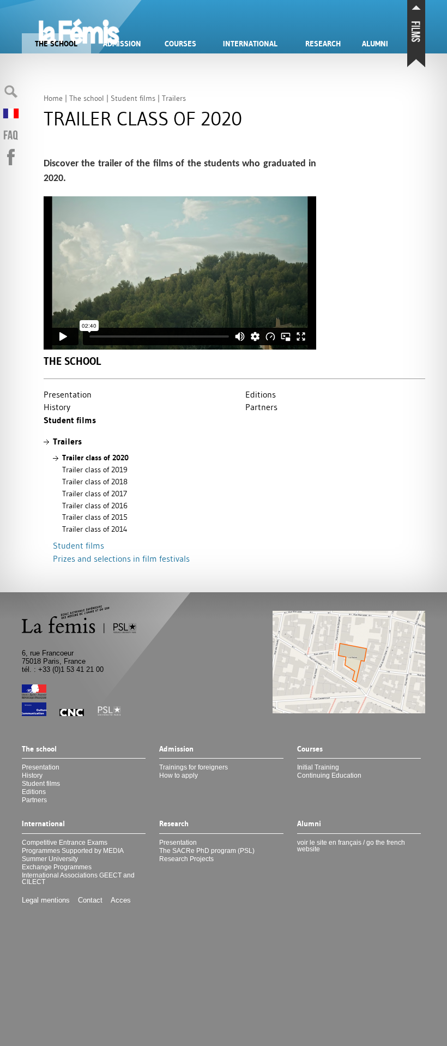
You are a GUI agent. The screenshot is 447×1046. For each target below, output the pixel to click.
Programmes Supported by (73, 850)
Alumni (375, 44)
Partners (261, 406)
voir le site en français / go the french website (351, 845)
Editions (260, 394)
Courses (180, 44)
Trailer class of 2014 (95, 529)
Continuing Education (329, 775)
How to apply (178, 775)
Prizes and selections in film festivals (121, 558)
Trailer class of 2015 (95, 517)
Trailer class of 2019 (95, 469)
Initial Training (318, 767)
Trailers (67, 441)
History (57, 406)
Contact (90, 900)
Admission (122, 44)
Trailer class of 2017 (94, 493)
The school (56, 44)
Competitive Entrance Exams (64, 842)
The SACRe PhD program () (207, 850)
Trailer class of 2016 (95, 505)
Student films (70, 420)
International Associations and (78, 878)
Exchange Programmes (57, 867)
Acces (121, 900)
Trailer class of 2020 (95, 457)
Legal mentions (46, 900)
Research (323, 44)
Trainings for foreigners (193, 767)
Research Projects (186, 859)
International (250, 44)
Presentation (68, 394)
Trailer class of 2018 (95, 481)
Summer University (50, 859)
